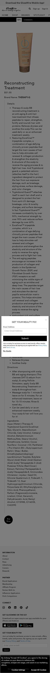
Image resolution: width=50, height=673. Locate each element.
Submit (25, 338)
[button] (25, 664)
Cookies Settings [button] (18, 670)
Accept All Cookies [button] (38, 670)
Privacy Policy (42, 345)
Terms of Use (10, 347)
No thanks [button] (7, 351)
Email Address (8, 327)
